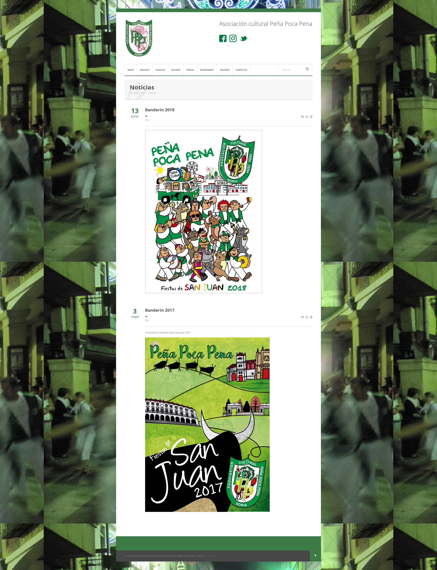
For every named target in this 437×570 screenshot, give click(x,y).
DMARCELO (210, 555)
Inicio (131, 70)
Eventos (160, 70)
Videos (190, 70)
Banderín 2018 (159, 109)
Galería (175, 70)
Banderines (207, 70)
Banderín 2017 (159, 310)
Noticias (145, 70)
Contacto (241, 70)
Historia (225, 70)
